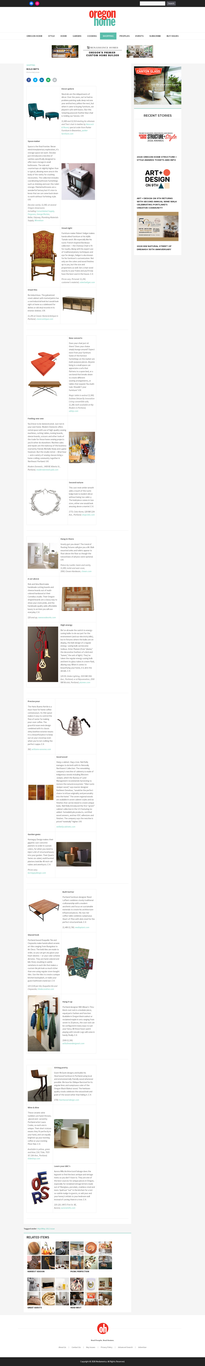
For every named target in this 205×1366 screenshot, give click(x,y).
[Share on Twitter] (35, 80)
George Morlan (43, 214)
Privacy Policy (106, 1347)
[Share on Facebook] (28, 80)
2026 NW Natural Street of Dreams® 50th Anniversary (154, 248)
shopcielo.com (88, 514)
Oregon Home (34, 36)
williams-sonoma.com (41, 749)
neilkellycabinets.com (65, 826)
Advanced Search (125, 1347)
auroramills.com (68, 1208)
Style (51, 36)
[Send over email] (48, 80)
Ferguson (32, 214)
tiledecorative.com (46, 989)
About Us (62, 1347)
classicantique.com (44, 319)
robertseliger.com (87, 282)
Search (171, 3)
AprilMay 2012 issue (46, 1228)
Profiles (125, 36)
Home (64, 36)
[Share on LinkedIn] (41, 80)
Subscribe (155, 36)
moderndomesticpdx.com (47, 469)
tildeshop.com (34, 1158)
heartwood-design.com (69, 1100)
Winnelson (39, 220)
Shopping (108, 36)
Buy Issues (173, 36)
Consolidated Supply (45, 211)
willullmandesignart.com (73, 1043)
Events (139, 36)
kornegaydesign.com (37, 873)
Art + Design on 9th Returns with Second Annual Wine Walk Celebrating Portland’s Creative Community (157, 203)
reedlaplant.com (82, 927)
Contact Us (76, 1347)
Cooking (92, 36)
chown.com (86, 571)
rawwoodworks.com (47, 617)
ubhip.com (73, 411)
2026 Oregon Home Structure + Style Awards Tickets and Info (157, 158)
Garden (77, 36)
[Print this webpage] (54, 80)
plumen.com (84, 682)
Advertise (142, 1347)
